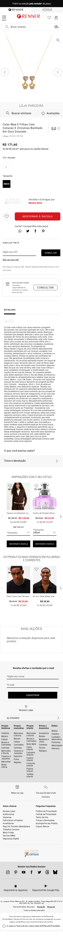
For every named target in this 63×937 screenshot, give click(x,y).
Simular (51, 252)
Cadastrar (32, 695)
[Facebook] (31, 873)
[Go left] (5, 72)
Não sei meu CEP (11, 260)
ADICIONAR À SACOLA (18, 544)
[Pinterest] (16, 873)
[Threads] (47, 873)
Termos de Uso (20, 919)
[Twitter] (39, 873)
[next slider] (1, 516)
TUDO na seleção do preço (31, 3)
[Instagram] (8, 873)
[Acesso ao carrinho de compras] (56, 18)
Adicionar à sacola (38, 216)
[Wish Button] (7, 216)
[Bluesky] (55, 873)
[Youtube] (24, 873)
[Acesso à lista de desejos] (49, 18)
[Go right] (58, 72)
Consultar (45, 287)
